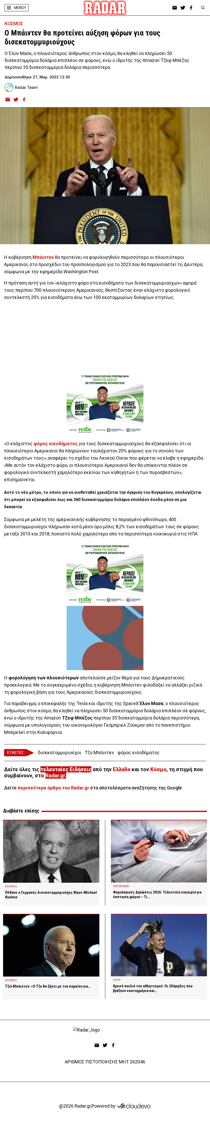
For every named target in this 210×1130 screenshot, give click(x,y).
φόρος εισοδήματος (139, 752)
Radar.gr (55, 775)
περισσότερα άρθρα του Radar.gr (53, 787)
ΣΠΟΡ (117, 980)
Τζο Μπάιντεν (99, 752)
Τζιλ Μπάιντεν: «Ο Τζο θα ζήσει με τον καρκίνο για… (48, 986)
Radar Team (26, 87)
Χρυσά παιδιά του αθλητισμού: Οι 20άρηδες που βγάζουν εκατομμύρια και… (153, 988)
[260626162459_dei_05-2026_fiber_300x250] (105, 638)
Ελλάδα (121, 769)
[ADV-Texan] (105, 404)
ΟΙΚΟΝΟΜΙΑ (121, 886)
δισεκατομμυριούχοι (59, 752)
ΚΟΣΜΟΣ (14, 23)
